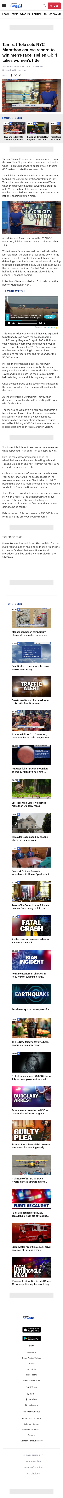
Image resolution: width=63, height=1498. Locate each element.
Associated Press (10, 67)
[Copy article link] (19, 75)
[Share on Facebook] (11, 75)
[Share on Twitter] (15, 75)
